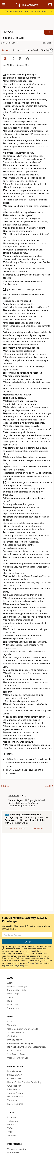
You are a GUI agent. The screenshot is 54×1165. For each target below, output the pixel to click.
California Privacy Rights (20, 1043)
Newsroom (12, 1004)
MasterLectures (15, 1103)
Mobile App (13, 993)
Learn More (38, 828)
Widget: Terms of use (17, 1057)
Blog (9, 1000)
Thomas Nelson (15, 1093)
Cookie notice (14, 1050)
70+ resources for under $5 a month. (28, 11)
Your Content (47, 50)
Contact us (12, 1036)
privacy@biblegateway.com (16, 965)
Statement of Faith (16, 990)
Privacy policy (14, 1039)
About (10, 982)
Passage (6, 50)
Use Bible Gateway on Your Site (22, 1028)
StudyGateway (14, 1074)
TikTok (10, 1128)
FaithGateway (14, 1071)
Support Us (13, 1008)
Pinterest (11, 1124)
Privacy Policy (34, 963)
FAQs (9, 1021)
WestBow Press (15, 1096)
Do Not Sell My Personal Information (26, 1046)
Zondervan (12, 1100)
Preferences (13, 1152)
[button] (50, 4)
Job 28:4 (9, 759)
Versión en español (16, 1149)
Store (10, 997)
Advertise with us (15, 1032)
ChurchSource (14, 1078)
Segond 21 (14, 795)
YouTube (11, 1135)
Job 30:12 (10, 769)
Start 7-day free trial (17, 828)
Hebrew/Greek (31, 50)
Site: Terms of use (16, 1054)
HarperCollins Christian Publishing (24, 1082)
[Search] (48, 32)
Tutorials (11, 1025)
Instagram (12, 1121)
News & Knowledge (17, 986)
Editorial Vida (13, 1089)
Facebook (12, 1117)
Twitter (10, 1131)
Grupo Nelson (14, 1085)
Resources (17, 50)
